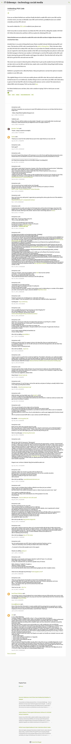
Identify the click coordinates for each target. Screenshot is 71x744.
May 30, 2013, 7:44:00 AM (18, 537)
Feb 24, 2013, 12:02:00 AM (18, 179)
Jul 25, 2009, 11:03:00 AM (18, 132)
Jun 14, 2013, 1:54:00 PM (18, 589)
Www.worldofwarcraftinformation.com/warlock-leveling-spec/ (45, 360)
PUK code (22, 26)
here (36, 84)
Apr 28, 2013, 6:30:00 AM (18, 420)
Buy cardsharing (23, 301)
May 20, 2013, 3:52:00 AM (18, 499)
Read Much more (42, 289)
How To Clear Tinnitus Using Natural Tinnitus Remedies (26, 189)
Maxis (9, 94)
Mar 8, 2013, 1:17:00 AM (18, 212)
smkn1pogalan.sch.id (37, 571)
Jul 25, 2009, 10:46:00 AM (18, 124)
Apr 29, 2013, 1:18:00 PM (18, 435)
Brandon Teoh (15, 128)
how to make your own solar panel (28, 497)
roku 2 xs (23, 587)
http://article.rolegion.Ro (29, 519)
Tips (32, 94)
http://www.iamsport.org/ (24, 387)
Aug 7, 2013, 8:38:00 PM (17, 600)
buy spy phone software (40, 263)
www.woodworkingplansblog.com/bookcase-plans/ (24, 313)
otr (12, 614)
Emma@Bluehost (16, 604)
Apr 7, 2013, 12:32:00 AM (18, 336)
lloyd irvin (25, 348)
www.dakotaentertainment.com (32, 479)
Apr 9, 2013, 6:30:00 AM (17, 350)
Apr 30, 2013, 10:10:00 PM (18, 465)
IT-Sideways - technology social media (23, 2)
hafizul (13, 136)
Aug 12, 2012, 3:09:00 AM (18, 149)
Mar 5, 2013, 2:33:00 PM (17, 191)
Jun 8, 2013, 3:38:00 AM (17, 573)
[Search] (69, 2)
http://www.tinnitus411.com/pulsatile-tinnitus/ (23, 199)
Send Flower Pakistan (17, 593)
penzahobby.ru (26, 334)
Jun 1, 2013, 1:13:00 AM (17, 553)
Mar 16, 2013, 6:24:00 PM (18, 278)
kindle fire (35, 395)
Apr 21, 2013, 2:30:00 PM (18, 377)
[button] (8, 13)
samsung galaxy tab (23, 418)
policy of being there (43, 46)
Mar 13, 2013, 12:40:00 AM (18, 266)
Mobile (17, 94)
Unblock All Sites (22, 598)
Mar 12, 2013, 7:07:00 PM (18, 228)
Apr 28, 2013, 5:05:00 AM (18, 401)
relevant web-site (23, 375)
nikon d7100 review (28, 535)
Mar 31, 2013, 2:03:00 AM (18, 315)
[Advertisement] (35, 668)
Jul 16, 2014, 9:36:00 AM (18, 610)
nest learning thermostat (28, 433)
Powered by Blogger (36, 742)
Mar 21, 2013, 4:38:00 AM (18, 291)
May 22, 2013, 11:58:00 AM (18, 521)
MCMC (13, 94)
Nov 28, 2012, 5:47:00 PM (18, 162)
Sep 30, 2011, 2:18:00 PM (18, 140)
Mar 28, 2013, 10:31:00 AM (18, 303)
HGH (37, 272)
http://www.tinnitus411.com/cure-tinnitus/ (22, 177)
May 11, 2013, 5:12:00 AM (18, 481)
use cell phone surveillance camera (39, 247)
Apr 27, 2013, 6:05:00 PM (18, 389)
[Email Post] (8, 93)
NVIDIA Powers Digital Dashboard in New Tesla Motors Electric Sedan (35, 727)
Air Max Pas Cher (35, 456)
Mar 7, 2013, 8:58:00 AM (18, 202)
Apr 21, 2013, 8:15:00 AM (18, 362)
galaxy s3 (24, 550)
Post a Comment (11, 653)
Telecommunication (25, 94)
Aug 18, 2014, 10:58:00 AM (18, 650)
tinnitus (53, 210)
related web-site (27, 225)
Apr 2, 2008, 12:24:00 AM (18, 115)
